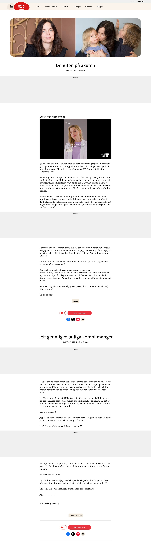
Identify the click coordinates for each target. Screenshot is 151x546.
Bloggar (100, 7)
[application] (75, 139)
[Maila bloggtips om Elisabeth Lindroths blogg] (83, 319)
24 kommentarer (79, 313)
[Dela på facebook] (68, 319)
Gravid (38, 7)
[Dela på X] (73, 319)
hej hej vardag (52, 503)
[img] (62, 313)
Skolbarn (65, 7)
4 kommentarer (79, 527)
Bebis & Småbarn (51, 7)
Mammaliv (88, 7)
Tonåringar (77, 7)
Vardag (69, 70)
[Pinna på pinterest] (78, 319)
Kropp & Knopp (69, 342)
